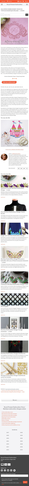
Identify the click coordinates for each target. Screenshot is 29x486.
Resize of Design (5, 420)
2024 (21, 435)
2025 (7, 435)
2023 (7, 438)
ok (26, 14)
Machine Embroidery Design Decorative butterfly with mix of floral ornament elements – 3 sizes (14, 260)
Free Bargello (4, 306)
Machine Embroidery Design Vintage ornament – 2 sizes (11, 330)
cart (27, 1)
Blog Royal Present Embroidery (9, 417)
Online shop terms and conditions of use (11, 425)
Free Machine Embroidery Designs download (12, 421)
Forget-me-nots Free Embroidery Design (12, 235)
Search (15, 400)
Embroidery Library (6, 418)
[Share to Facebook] (21, 168)
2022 (21, 438)
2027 (7, 432)
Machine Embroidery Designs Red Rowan (13, 353)
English (20, 1)
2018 (21, 444)
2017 (7, 447)
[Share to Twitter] (24, 168)
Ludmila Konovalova (16, 153)
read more (3, 197)
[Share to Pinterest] (18, 168)
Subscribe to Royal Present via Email (8, 473)
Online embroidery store (7, 412)
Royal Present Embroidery (14, 4)
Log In (4, 1)
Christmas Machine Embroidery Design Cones (14, 284)
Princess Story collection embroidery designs (15, 149)
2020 (21, 441)
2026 (21, 432)
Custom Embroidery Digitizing (8, 423)
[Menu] (2, 4)
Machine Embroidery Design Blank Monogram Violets (12, 390)
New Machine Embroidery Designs (12, 389)
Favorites (10, 1)
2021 (7, 441)
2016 (21, 447)
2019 (7, 444)
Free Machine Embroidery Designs (9, 415)
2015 (7, 449)
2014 (21, 449)
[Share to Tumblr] (27, 168)
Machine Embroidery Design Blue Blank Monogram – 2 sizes (12, 391)
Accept (25, 482)
